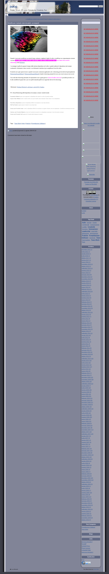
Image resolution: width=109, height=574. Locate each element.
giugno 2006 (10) (87, 465)
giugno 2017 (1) (86, 260)
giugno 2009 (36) (87, 390)
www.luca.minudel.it (87, 552)
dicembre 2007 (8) (87, 427)
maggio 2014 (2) (86, 285)
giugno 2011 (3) (86, 339)
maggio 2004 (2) (86, 513)
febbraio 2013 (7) (87, 302)
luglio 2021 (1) (86, 252)
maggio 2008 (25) (87, 417)
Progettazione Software (38, 123)
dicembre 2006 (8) (87, 453)
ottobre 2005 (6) (86, 482)
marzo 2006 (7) (86, 471)
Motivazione (85, 233)
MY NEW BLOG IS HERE (91, 29)
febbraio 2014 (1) (87, 289)
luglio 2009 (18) (86, 388)
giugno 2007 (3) (86, 440)
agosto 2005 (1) (86, 486)
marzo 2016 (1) (86, 262)
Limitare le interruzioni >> (54, 19)
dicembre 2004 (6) (87, 503)
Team (98, 238)
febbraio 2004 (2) (87, 515)
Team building (86, 240)
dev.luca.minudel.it (87, 542)
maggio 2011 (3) (86, 342)
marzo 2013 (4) (86, 300)
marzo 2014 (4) (86, 287)
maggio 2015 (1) (86, 270)
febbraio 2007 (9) (87, 448)
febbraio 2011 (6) (87, 348)
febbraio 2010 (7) (87, 373)
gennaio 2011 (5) (87, 350)
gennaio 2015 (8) (87, 274)
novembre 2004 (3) (87, 505)
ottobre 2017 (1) (86, 258)
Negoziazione (94, 233)
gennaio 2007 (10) (87, 450)
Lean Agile (94, 231)
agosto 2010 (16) (87, 360)
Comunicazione (94, 224)
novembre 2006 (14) (87, 455)
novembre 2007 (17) (87, 429)
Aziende (89, 222)
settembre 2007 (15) (87, 434)
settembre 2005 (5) (87, 484)
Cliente (95, 222)
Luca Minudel (94, 195)
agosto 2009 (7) (86, 386)
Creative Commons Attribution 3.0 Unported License (91, 199)
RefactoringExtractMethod (17, 74)
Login (83, 213)
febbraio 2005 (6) (87, 499)
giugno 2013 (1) (86, 295)
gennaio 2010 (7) (87, 375)
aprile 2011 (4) (86, 344)
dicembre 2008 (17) (87, 402)
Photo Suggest (86, 548)
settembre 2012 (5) (87, 312)
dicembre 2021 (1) (87, 249)
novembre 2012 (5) (87, 308)
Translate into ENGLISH (91, 182)
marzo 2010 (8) (86, 371)
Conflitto (84, 227)
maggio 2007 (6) (86, 442)
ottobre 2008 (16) (87, 407)
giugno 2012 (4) (86, 314)
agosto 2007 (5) (86, 436)
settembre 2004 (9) (87, 509)
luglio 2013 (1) (86, 293)
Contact (84, 211)
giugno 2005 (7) (86, 490)
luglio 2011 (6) (86, 337)
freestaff (84, 544)
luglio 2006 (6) (86, 463)
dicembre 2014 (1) (87, 277)
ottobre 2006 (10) (87, 457)
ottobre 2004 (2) (86, 507)
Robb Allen (96, 569)
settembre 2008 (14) (87, 409)
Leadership (86, 231)
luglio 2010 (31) (86, 362)
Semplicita (92, 238)
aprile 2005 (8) (86, 494)
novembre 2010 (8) (87, 354)
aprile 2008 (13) (86, 419)
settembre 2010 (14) (87, 358)
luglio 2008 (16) (86, 413)
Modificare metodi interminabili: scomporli (23, 23)
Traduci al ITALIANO (91, 184)
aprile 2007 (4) (86, 444)
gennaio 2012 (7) (87, 325)
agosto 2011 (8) (86, 335)
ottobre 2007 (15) (87, 432)
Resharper (22, 62)
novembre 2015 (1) (87, 264)
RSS (83, 560)
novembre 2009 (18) (87, 379)
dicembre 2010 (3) (87, 352)
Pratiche (28, 123)
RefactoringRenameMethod (32, 74)
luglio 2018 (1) (86, 256)
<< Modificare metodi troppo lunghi (34, 19)
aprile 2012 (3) (86, 318)
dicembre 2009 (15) (87, 377)
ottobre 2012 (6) (86, 310)
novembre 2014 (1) (87, 279)
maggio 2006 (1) (86, 467)
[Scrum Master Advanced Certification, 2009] (91, 163)
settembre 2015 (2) (87, 268)
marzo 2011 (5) (86, 346)
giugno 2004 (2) (86, 511)
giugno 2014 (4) (86, 283)
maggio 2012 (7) (86, 316)
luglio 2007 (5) (86, 438)
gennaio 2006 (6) (87, 476)
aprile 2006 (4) (86, 469)
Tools (83, 242)
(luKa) (13, 6)
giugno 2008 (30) (87, 415)
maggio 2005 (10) (87, 492)
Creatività (91, 227)
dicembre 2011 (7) (87, 327)
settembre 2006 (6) (87, 459)
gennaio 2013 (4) (87, 304)
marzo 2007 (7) (86, 446)
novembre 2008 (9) (87, 404)
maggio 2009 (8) (86, 392)
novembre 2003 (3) (87, 518)
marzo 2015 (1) (86, 272)
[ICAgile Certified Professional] (91, 155)
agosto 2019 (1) (86, 254)
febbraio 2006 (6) (87, 473)
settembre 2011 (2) (87, 333)
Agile (23, 123)
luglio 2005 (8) (86, 488)
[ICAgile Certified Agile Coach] (91, 149)
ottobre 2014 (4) (86, 281)
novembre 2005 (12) (87, 480)
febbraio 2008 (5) (87, 423)
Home (45, 19)
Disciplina (85, 229)
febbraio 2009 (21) (87, 398)
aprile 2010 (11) (86, 369)
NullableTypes (86, 546)
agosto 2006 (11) (86, 461)
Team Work (17, 123)
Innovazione (93, 229)
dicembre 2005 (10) (87, 478)
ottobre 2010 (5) (86, 356)
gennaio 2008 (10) (87, 425)
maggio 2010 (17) (87, 367)
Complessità (85, 224)
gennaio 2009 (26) (87, 400)
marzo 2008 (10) (86, 421)
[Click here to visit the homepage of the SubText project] (91, 562)
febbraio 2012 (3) (87, 323)
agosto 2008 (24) (87, 411)
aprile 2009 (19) (86, 394)
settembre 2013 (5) (87, 291)
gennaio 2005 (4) (87, 501)
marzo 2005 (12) (86, 497)
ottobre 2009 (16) (87, 381)
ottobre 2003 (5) (86, 520)
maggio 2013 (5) (86, 298)
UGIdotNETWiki (86, 550)
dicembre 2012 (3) (87, 306)
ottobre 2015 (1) (86, 266)
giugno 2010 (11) (87, 365)
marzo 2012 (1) (86, 321)
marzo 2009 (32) (86, 396)
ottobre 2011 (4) (86, 331)
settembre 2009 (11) (87, 383)
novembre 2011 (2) (87, 329)
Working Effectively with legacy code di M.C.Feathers (30, 87)
